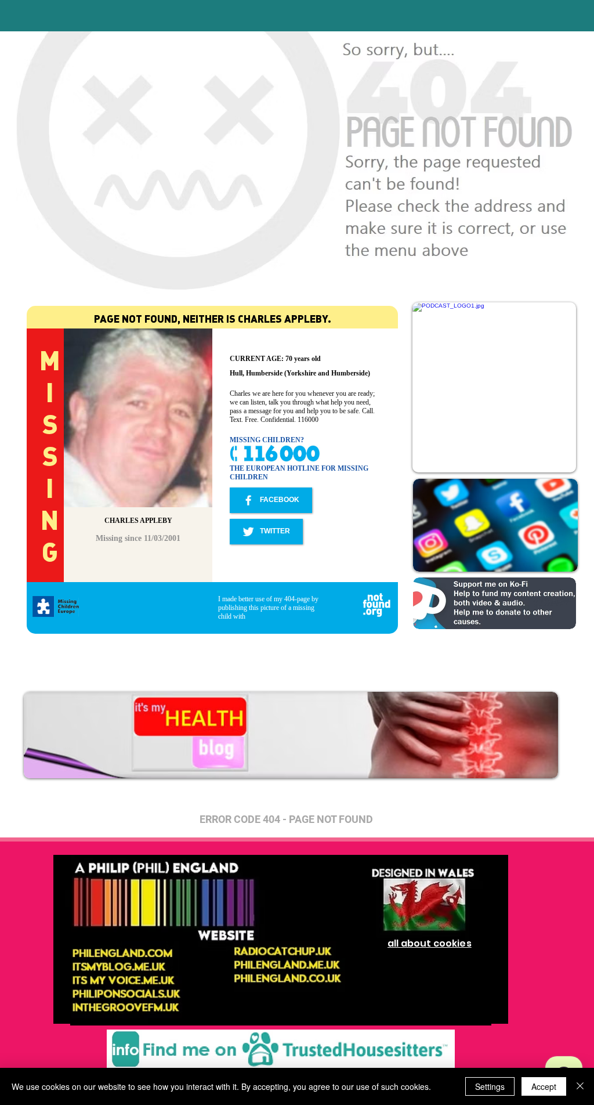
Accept (543, 1086)
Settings (490, 1086)
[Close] (580, 1086)
